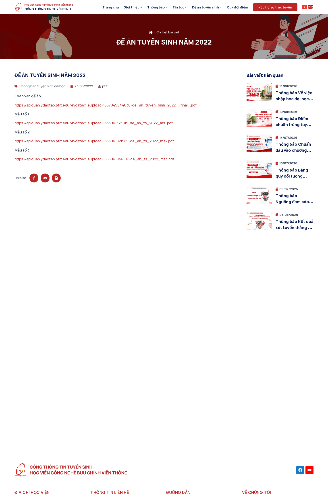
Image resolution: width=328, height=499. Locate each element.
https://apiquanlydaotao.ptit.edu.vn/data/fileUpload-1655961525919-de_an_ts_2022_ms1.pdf (94, 123)
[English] (310, 7)
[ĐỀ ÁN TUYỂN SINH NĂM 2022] (33, 178)
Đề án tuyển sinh (205, 7)
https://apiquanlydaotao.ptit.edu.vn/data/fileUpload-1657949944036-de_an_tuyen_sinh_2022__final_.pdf (106, 105)
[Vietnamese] (305, 7)
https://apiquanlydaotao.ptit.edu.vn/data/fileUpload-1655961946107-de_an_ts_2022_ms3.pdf (94, 159)
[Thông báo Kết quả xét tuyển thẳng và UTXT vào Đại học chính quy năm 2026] (259, 228)
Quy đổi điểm (237, 7)
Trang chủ (110, 7)
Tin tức (178, 7)
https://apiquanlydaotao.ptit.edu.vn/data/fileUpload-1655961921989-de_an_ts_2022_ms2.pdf (94, 141)
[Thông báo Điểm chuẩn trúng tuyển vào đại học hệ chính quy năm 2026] (259, 125)
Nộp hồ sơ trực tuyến (275, 7)
